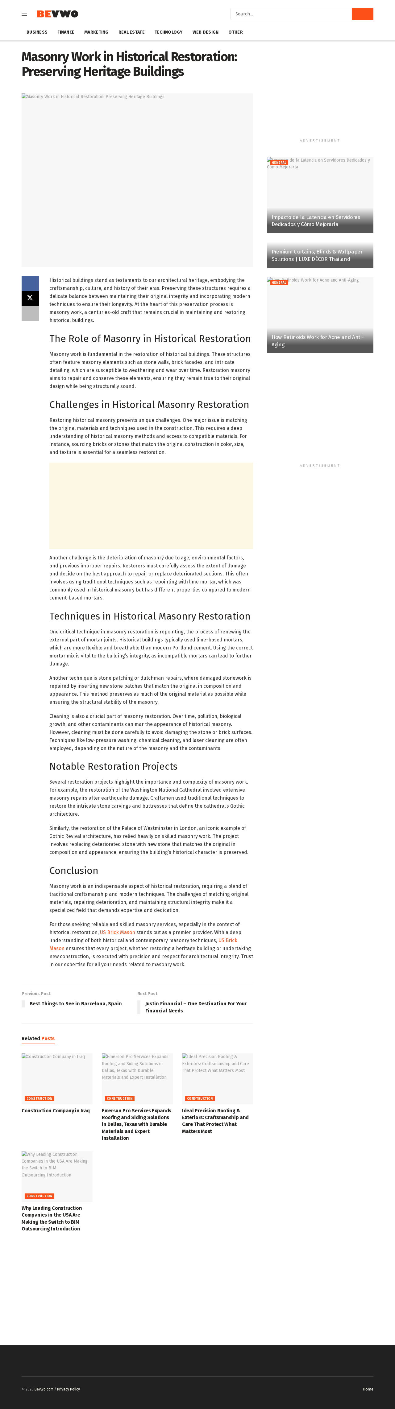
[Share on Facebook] (30, 283)
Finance (65, 32)
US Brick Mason (117, 932)
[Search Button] (362, 14)
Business (37, 32)
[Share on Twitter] (30, 298)
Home (368, 1389)
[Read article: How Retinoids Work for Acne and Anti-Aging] (320, 315)
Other (235, 32)
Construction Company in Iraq (56, 1111)
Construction (39, 1099)
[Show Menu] (24, 14)
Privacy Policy (68, 1389)
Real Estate (131, 32)
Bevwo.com (44, 1389)
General (279, 163)
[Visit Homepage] (57, 14)
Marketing (96, 32)
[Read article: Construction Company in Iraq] (57, 1078)
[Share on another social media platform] (30, 313)
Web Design (206, 32)
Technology (169, 32)
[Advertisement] (151, 506)
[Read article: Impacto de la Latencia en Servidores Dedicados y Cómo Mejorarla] (320, 195)
